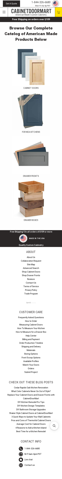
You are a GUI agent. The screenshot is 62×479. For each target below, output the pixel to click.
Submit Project (31, 372)
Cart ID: (31, 303)
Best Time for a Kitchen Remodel (31, 431)
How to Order (31, 321)
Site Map (31, 264)
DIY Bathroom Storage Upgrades (31, 409)
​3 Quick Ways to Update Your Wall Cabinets (31, 417)
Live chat (29, 459)
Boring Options (31, 354)
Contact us (30, 465)
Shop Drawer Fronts (31, 275)
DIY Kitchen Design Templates (31, 406)
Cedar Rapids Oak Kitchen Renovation (31, 387)
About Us (31, 257)
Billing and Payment (31, 339)
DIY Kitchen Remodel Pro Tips (31, 402)
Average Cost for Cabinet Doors (31, 424)
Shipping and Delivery (31, 346)
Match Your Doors (31, 365)
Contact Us (31, 283)
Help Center (31, 336)
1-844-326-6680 (41, 2)
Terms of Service (31, 286)
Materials (31, 350)
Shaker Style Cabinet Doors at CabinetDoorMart (31, 413)
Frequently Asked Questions (31, 317)
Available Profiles (31, 361)
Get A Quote (11, 3)
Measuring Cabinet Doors (31, 325)
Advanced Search (31, 268)
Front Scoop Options (31, 357)
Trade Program (31, 294)
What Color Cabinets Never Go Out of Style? (31, 391)
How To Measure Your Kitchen (31, 328)
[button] (54, 426)
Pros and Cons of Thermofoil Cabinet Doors (31, 420)
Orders (31, 368)
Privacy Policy (31, 290)
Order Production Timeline (31, 343)
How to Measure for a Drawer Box (31, 332)
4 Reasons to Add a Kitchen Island (31, 428)
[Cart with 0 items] (58, 12)
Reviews (31, 279)
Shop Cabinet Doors (31, 272)
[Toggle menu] (4, 12)
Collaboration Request (31, 261)
